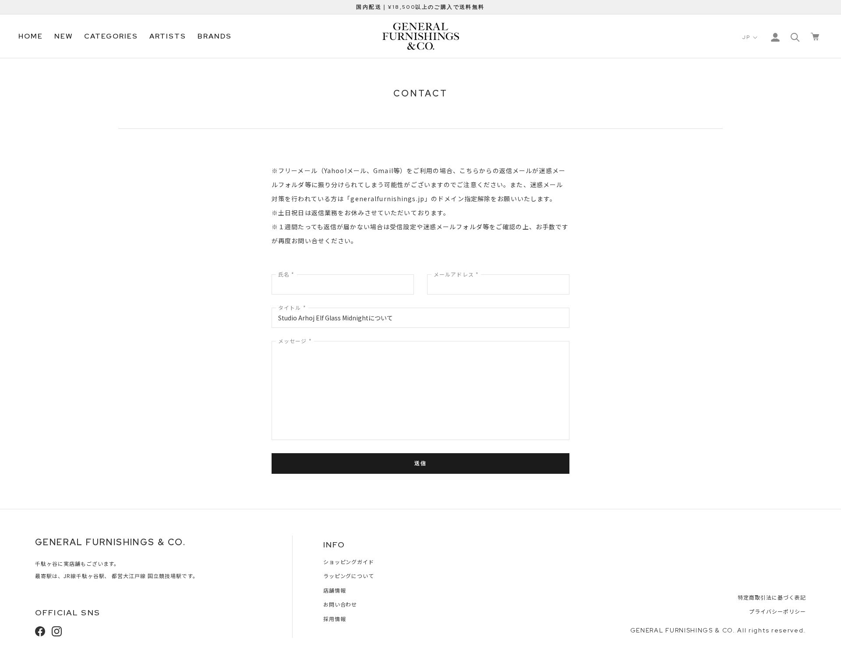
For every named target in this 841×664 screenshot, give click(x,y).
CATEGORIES (111, 36)
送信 (420, 463)
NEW (63, 36)
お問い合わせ (340, 604)
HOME (30, 36)
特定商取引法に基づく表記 (772, 597)
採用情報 (334, 618)
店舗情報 (334, 590)
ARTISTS (167, 36)
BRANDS (215, 36)
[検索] (795, 36)
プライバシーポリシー (777, 611)
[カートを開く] (815, 37)
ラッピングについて (349, 575)
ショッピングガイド (349, 561)
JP (746, 37)
